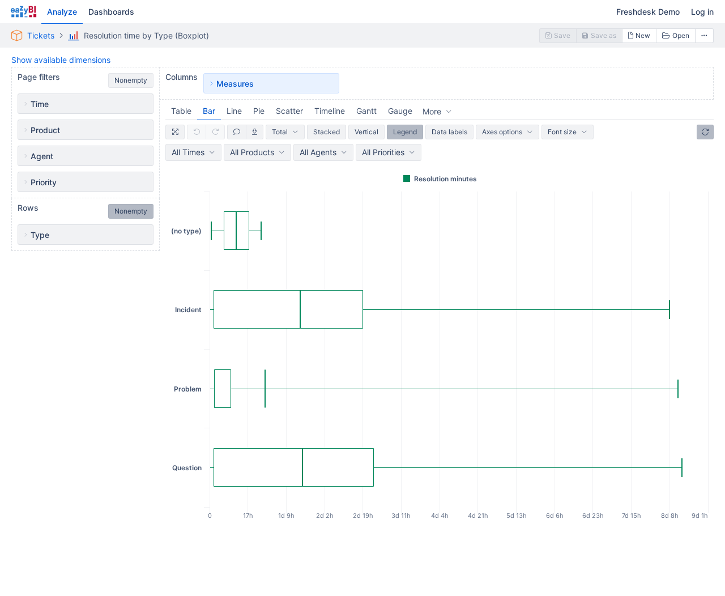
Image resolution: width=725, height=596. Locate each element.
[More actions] (705, 35)
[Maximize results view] (175, 132)
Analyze (62, 11)
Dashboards (111, 11)
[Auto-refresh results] (705, 132)
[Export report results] (254, 132)
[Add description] (236, 132)
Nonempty (130, 80)
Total (280, 131)
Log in (702, 11)
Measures (235, 83)
